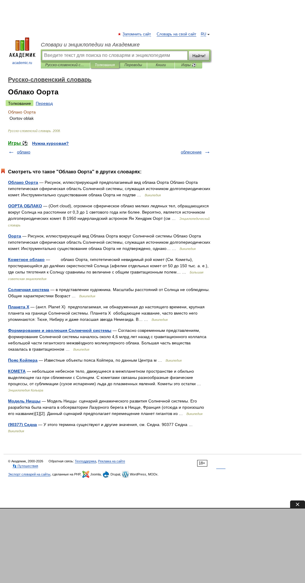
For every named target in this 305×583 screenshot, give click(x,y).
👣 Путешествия (25, 466)
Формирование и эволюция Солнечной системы (59, 330)
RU (203, 34)
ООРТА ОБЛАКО (25, 205)
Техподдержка (85, 461)
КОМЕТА (17, 371)
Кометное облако (26, 259)
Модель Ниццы (24, 401)
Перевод (44, 103)
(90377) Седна (22, 424)
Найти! (199, 55)
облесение (191, 152)
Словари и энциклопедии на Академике (90, 45)
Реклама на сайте (111, 461)
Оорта (14, 236)
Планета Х (18, 306)
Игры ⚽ (188, 65)
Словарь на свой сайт (176, 34)
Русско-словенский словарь (65, 65)
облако (23, 152)
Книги (161, 65)
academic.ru (22, 63)
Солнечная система (28, 289)
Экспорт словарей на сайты (29, 474)
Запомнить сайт (137, 34)
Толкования (105, 65)
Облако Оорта (23, 182)
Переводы (133, 65)
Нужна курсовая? (50, 143)
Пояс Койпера (23, 360)
